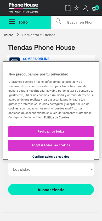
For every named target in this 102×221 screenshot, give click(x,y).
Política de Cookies (56, 117)
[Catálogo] (68, 8)
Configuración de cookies (51, 156)
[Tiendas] (76, 8)
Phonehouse (27, 9)
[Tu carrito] (94, 8)
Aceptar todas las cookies (51, 145)
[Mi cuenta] (85, 8)
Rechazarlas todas (51, 131)
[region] (51, 110)
